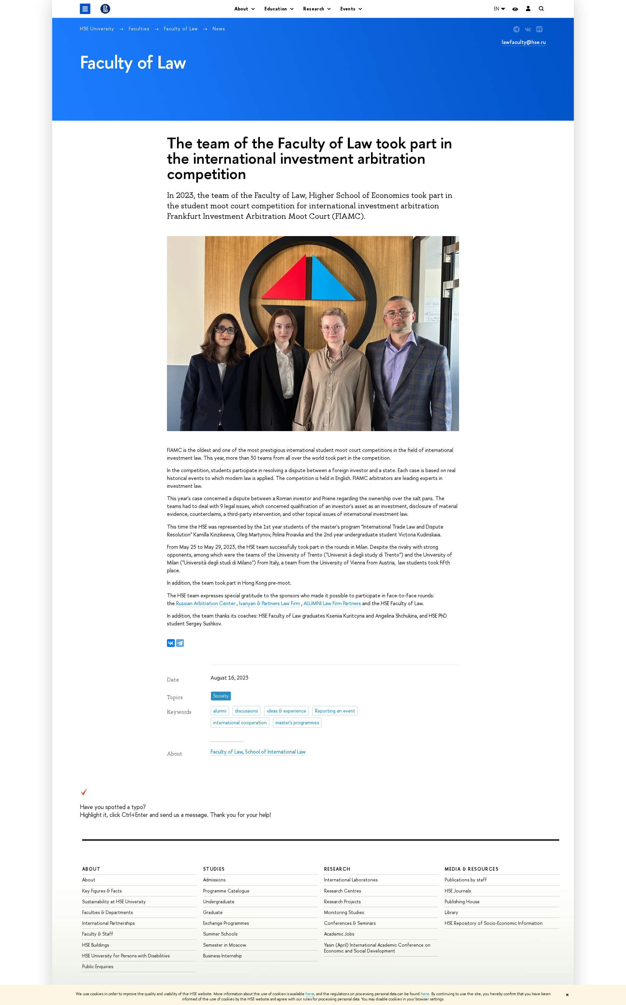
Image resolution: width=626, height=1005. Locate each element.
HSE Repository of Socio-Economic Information (494, 923)
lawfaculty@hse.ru (524, 42)
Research (337, 869)
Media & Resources (472, 869)
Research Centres (342, 891)
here (310, 994)
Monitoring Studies (344, 912)
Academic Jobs (339, 934)
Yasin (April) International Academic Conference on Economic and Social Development (377, 948)
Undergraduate (218, 901)
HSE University (98, 28)
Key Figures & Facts (102, 891)
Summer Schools (220, 934)
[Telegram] (180, 643)
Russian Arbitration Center (205, 603)
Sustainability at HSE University (114, 901)
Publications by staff (466, 880)
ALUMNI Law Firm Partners (332, 603)
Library (451, 912)
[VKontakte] (171, 643)
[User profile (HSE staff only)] (528, 9)
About (91, 869)
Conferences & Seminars (350, 923)
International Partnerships (108, 923)
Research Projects (342, 901)
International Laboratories (351, 880)
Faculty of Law (182, 28)
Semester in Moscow (224, 945)
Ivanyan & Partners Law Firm (269, 603)
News (219, 28)
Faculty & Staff (97, 934)
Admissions (214, 880)
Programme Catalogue (226, 891)
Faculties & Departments (107, 912)
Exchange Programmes (226, 923)
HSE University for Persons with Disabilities (126, 955)
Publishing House (462, 901)
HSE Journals (458, 891)
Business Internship (222, 955)
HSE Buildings (95, 945)
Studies (214, 869)
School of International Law (275, 751)
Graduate (213, 912)
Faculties (140, 28)
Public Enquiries (97, 966)
